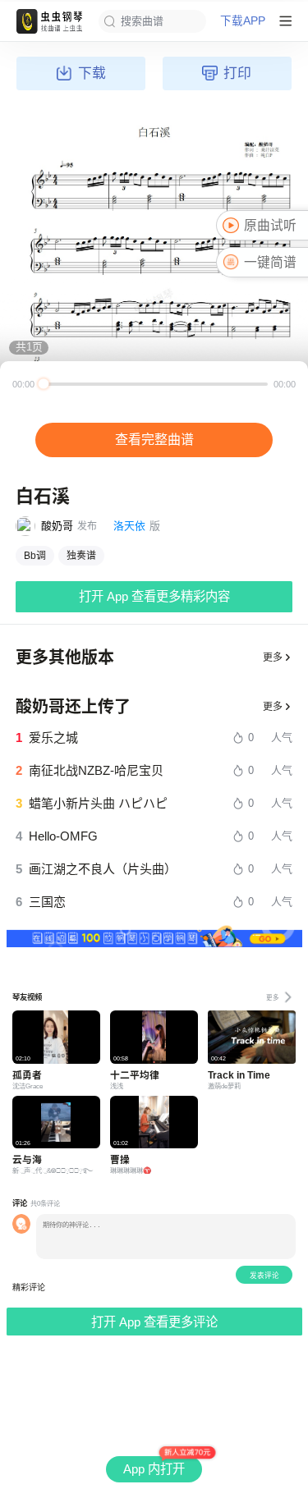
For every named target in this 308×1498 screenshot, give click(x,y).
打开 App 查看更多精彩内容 (154, 596)
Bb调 (35, 555)
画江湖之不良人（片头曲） (103, 869)
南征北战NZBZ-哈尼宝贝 (96, 770)
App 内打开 (154, 1469)
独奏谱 (81, 555)
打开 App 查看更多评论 (154, 1322)
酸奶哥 (57, 526)
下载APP (242, 21)
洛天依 (129, 526)
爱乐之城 (53, 737)
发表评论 (264, 1275)
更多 (273, 657)
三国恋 (47, 902)
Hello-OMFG (63, 836)
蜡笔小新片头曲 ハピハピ (98, 803)
